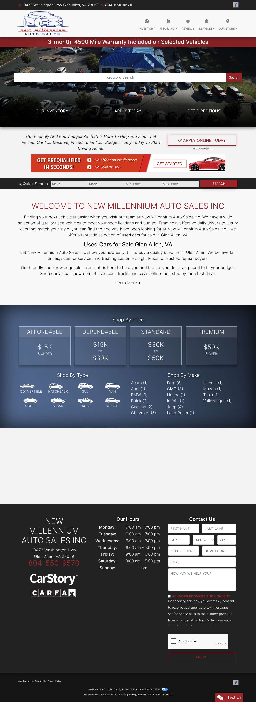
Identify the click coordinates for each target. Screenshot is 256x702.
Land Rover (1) (180, 412)
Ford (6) (174, 382)
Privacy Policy (54, 681)
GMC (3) (175, 388)
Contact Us (40, 681)
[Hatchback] (58, 388)
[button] (128, 163)
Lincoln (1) (213, 382)
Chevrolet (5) (143, 412)
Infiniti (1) (175, 400)
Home (20, 681)
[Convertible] (31, 388)
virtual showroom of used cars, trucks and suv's (103, 273)
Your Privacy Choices (150, 689)
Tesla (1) (211, 394)
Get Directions (204, 111)
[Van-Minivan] (112, 388)
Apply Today (127, 111)
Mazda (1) (212, 388)
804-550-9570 (118, 5)
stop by (179, 273)
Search (234, 77)
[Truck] (85, 402)
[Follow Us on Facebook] (236, 5)
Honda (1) (176, 394)
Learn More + (128, 282)
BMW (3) (139, 394)
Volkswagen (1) (217, 400)
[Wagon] (112, 402)
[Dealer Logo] (43, 23)
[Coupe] (30, 402)
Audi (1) (138, 388)
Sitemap (134, 689)
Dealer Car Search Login (100, 689)
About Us (28, 681)
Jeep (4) (175, 406)
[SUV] (85, 388)
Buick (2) (139, 400)
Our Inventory (52, 111)
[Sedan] (58, 402)
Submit (202, 657)
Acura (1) (139, 382)
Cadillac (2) (141, 406)
